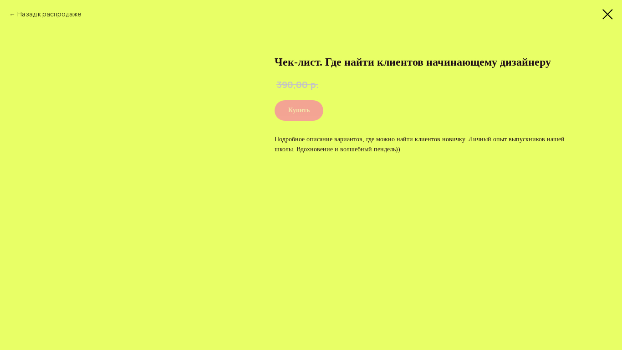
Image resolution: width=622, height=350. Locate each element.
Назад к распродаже (49, 14)
